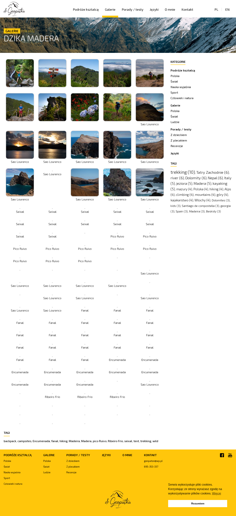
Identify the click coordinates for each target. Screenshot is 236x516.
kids (176, 205)
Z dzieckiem (179, 135)
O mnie (170, 9)
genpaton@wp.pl (153, 460)
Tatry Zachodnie (212, 172)
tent (136, 441)
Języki (154, 9)
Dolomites (221, 200)
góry (222, 195)
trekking (145, 441)
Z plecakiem (179, 140)
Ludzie (175, 122)
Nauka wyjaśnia (181, 87)
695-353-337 (151, 466)
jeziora (184, 183)
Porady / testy (132, 9)
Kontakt (187, 9)
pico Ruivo (100, 441)
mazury (184, 189)
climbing (185, 195)
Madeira (74, 441)
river (177, 177)
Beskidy (213, 211)
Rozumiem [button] (197, 503)
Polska (175, 76)
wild (155, 441)
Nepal (215, 177)
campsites (24, 441)
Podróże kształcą (86, 9)
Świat (174, 81)
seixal (128, 441)
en (227, 9)
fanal (54, 441)
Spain (182, 211)
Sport (174, 92)
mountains (205, 195)
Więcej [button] (216, 493)
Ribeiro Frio (115, 441)
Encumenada (41, 441)
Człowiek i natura (182, 98)
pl (216, 9)
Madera (86, 441)
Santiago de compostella (200, 205)
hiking (63, 441)
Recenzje (177, 146)
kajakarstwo (182, 200)
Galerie (110, 9)
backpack (10, 441)
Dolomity (195, 177)
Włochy (202, 200)
